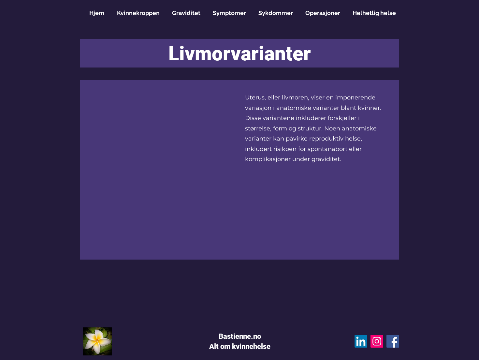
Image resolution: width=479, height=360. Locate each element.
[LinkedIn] (361, 341)
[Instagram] (376, 341)
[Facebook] (392, 341)
